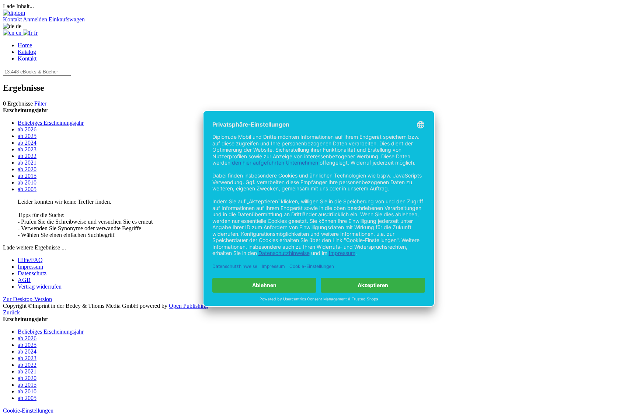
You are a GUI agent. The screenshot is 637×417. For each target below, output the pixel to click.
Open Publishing (188, 306)
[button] (13, 19)
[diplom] (14, 13)
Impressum (30, 266)
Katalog (27, 52)
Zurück (11, 312)
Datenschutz (32, 273)
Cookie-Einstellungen (28, 410)
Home (25, 45)
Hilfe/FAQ (30, 260)
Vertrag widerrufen (40, 286)
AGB (24, 280)
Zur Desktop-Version (27, 299)
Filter (40, 103)
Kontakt (27, 58)
